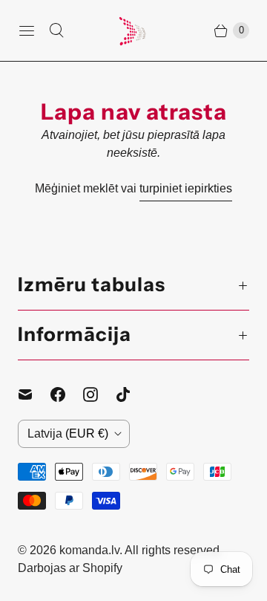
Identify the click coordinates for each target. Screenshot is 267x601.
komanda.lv (89, 550)
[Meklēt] (56, 30)
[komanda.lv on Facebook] (66, 394)
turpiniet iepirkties (185, 188)
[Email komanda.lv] (34, 394)
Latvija (67, 433)
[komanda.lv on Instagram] (99, 394)
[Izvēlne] (27, 30)
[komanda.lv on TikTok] (132, 394)
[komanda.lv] (133, 30)
